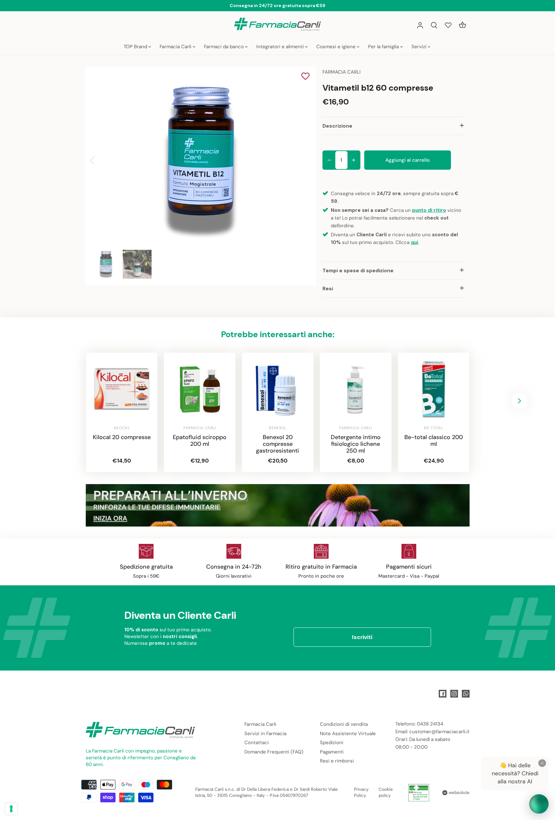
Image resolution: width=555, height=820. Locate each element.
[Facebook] (442, 694)
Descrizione (337, 125)
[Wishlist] (448, 25)
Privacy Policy (361, 792)
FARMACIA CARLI (341, 72)
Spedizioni (331, 742)
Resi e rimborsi (337, 761)
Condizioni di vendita (344, 724)
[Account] (420, 25)
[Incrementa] (354, 160)
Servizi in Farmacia (265, 733)
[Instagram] (454, 694)
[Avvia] (539, 804)
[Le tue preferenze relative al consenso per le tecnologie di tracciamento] (11, 809)
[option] (199, 160)
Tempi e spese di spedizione (357, 270)
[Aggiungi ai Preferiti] (305, 76)
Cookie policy (386, 792)
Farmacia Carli (260, 724)
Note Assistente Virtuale (348, 733)
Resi (327, 288)
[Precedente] (101, 160)
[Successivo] (297, 160)
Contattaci (256, 742)
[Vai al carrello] (462, 25)
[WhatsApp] (466, 694)
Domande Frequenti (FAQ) (274, 752)
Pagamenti (332, 752)
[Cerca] (434, 25)
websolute (458, 792)
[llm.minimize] (542, 763)
